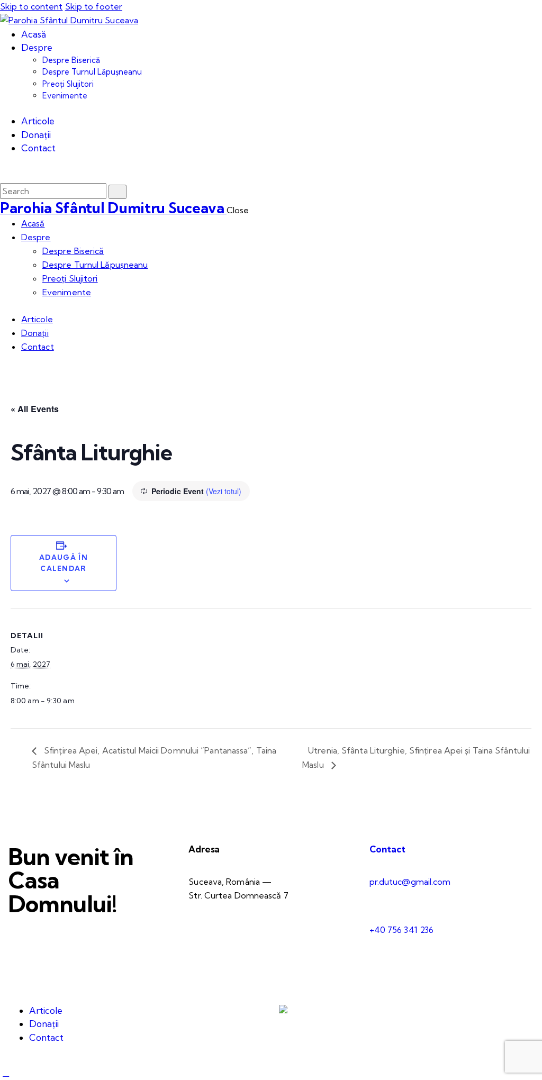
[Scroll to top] (6, 1072)
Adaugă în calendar (63, 563)
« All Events (35, 409)
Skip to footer (93, 6)
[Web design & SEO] (283, 1010)
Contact (387, 849)
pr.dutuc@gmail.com (410, 881)
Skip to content (31, 6)
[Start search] (118, 192)
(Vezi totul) (223, 491)
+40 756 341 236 (401, 929)
